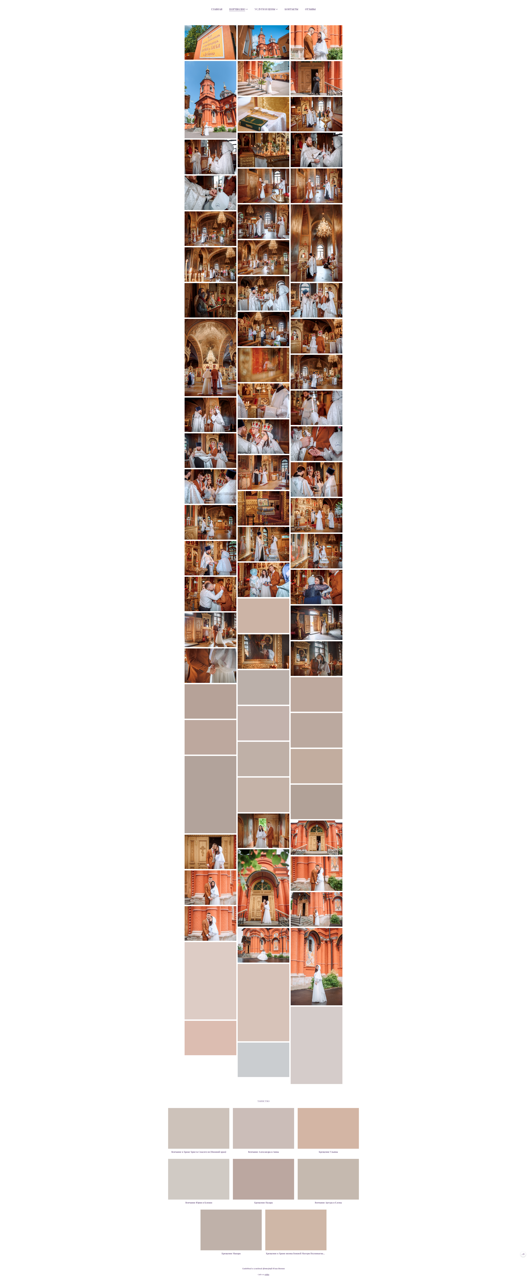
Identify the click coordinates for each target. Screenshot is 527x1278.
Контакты (291, 9)
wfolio (267, 1274)
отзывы (310, 9)
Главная (216, 9)
